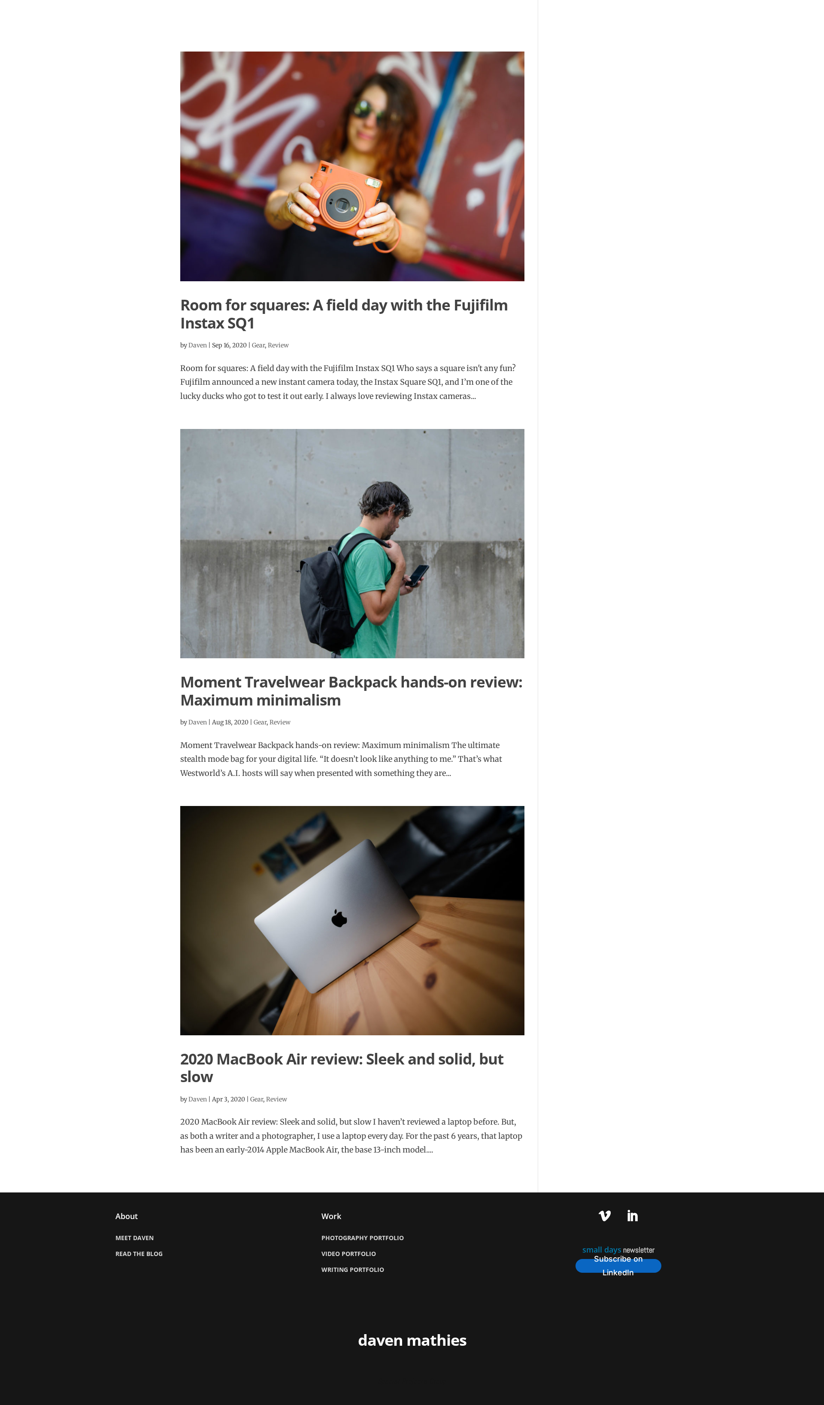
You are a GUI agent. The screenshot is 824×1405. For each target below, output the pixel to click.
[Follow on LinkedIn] (632, 1216)
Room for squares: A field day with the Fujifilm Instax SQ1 (344, 314)
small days (601, 1249)
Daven (197, 345)
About (615, 13)
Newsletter (788, 13)
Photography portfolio (362, 1238)
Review (278, 345)
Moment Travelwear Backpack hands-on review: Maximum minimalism (351, 691)
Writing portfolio (352, 1269)
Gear (258, 345)
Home (582, 13)
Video (713, 13)
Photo (679, 13)
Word (745, 13)
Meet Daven (134, 1238)
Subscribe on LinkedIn (618, 1266)
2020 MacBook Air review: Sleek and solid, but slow (341, 1068)
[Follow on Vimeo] (605, 1216)
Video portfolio (348, 1254)
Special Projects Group (412, 1381)
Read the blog (139, 1254)
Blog (647, 13)
